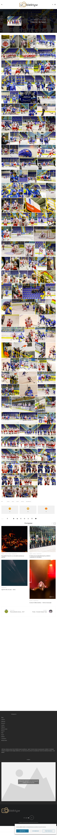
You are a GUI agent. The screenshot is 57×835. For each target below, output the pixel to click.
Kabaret (3, 721)
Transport (3, 738)
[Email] (24, 518)
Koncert (31, 600)
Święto (34, 553)
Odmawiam (35, 831)
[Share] (7, 518)
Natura (3, 730)
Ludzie (6, 553)
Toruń (22, 501)
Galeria (2, 553)
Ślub (2, 732)
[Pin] (13, 518)
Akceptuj (22, 831)
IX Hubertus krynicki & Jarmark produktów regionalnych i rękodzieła (40, 556)
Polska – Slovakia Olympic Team (39, 611)
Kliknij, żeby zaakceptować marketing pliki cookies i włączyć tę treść (28, 781)
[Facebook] (24, 818)
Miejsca (9, 553)
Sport (32, 19)
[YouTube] (28, 818)
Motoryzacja (4, 729)
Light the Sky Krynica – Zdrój (8, 589)
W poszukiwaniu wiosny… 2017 (17, 611)
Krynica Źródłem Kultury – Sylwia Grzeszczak (40, 602)
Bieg (2, 717)
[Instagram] (26, 818)
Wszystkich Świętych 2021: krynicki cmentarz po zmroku (12, 556)
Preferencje (48, 831)
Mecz (13, 501)
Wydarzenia (36, 19)
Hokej (8, 501)
